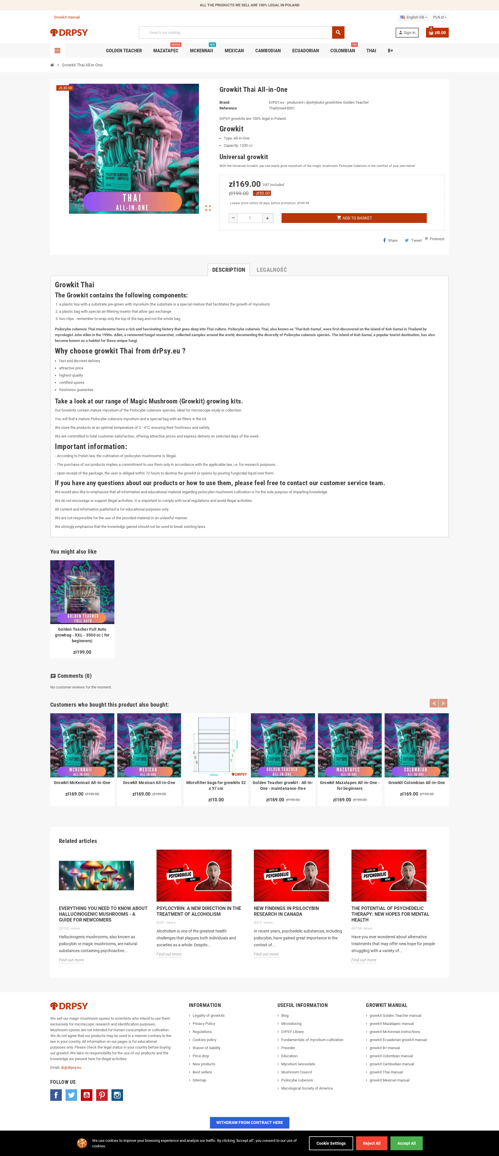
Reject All (372, 1143)
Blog (284, 1015)
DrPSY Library (292, 1032)
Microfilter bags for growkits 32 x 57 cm (216, 785)
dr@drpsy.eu (71, 1067)
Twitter (71, 1095)
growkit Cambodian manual (392, 1064)
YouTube (86, 1095)
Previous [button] (434, 703)
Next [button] (443, 703)
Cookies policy (204, 1040)
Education (289, 1056)
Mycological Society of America (307, 1088)
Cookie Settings (331, 1143)
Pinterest (102, 1095)
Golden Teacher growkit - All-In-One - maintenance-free (283, 785)
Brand (224, 102)
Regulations (202, 1032)
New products (204, 1064)
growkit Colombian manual (391, 1056)
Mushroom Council (296, 1072)
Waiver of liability (206, 1048)
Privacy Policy (204, 1023)
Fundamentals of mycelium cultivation (312, 1040)
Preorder (288, 1048)
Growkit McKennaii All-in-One (82, 782)
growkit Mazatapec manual (392, 1023)
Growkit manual (67, 17)
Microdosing (291, 1023)
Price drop (201, 1056)
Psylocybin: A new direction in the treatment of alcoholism (199, 911)
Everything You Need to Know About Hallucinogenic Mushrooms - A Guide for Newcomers (103, 914)
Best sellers (202, 1072)
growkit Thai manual (386, 1072)
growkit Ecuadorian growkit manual (398, 1040)
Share (393, 240)
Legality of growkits (209, 1015)
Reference (228, 108)
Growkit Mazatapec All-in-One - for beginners (350, 785)
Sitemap (199, 1080)
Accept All (406, 1143)
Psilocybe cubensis (297, 1080)
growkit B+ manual (385, 1048)
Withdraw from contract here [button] (249, 1122)
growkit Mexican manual (389, 1080)
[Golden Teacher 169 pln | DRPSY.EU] (69, 32)
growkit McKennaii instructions (395, 1032)
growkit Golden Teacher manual (395, 1015)
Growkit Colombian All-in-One (416, 782)
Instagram (117, 1095)
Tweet (416, 240)
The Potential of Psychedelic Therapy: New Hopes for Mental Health (390, 914)
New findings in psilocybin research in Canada (286, 911)
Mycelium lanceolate (298, 1064)
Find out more (71, 960)
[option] (82, 759)
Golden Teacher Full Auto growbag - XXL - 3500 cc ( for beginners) (82, 635)
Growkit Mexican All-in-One (149, 782)
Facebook (56, 1095)
